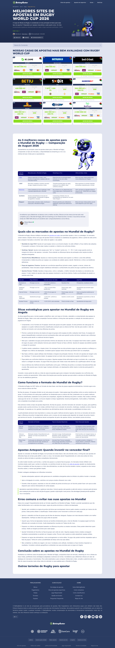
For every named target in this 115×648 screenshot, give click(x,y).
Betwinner (21, 189)
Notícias (99, 2)
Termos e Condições (81, 645)
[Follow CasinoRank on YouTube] (93, 616)
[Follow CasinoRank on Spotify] (96, 616)
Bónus (35, 587)
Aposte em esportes (80, 2)
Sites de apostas (65, 2)
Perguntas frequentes (56, 598)
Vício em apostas (21, 645)
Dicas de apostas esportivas (57, 590)
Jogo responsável (66, 645)
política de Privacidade (51, 645)
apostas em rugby (54, 235)
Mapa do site (79, 598)
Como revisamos (79, 590)
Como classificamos (79, 593)
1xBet (20, 177)
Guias (91, 2)
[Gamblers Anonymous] (53, 631)
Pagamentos (35, 590)
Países (35, 593)
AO (14, 616)
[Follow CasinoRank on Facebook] (81, 616)
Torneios (35, 595)
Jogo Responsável (57, 593)
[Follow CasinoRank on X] (89, 616)
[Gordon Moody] (42, 631)
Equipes (35, 598)
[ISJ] (32, 631)
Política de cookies (35, 645)
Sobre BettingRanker (79, 587)
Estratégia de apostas (56, 587)
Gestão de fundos (57, 595)
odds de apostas (74, 464)
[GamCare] (64, 631)
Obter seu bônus (27, 73)
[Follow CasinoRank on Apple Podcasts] (100, 616)
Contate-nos (79, 595)
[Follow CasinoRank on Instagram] (85, 616)
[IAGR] (75, 631)
